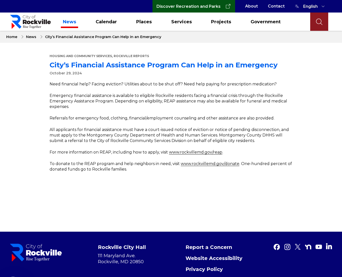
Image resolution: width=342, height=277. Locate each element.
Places (144, 22)
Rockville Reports (131, 56)
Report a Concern (209, 247)
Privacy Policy (204, 269)
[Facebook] (276, 247)
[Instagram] (287, 247)
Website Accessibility (214, 258)
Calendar (106, 22)
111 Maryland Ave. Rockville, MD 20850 (121, 258)
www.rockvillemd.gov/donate (210, 163)
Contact (276, 6)
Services (181, 22)
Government (266, 22)
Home (11, 37)
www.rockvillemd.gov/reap (195, 152)
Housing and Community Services (81, 56)
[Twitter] (297, 247)
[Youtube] (318, 247)
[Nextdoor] (308, 247)
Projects (221, 22)
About (251, 6)
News (69, 22)
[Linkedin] (329, 246)
